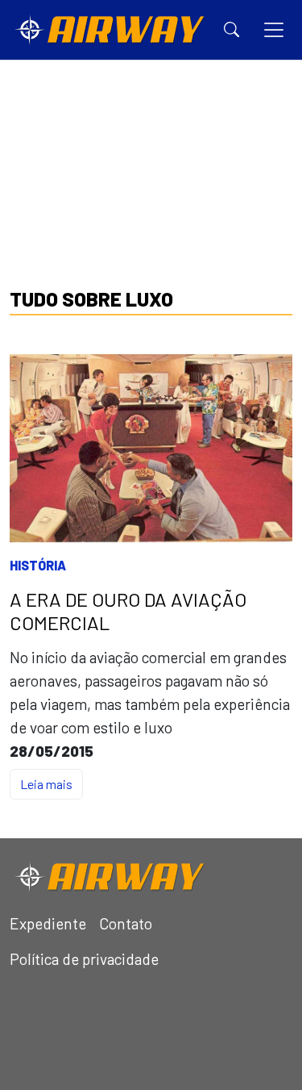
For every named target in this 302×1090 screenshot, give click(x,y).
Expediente (48, 923)
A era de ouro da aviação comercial (128, 611)
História (38, 565)
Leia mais (46, 783)
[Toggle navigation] (273, 30)
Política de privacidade (84, 959)
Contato (125, 923)
